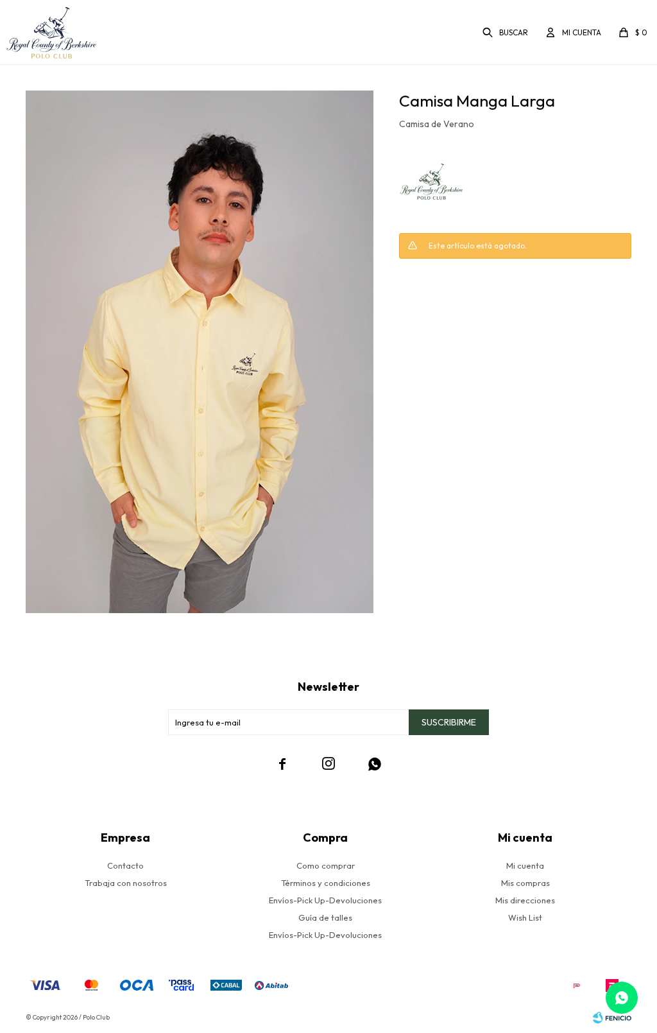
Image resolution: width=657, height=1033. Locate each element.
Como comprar (325, 865)
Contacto (125, 865)
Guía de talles (325, 917)
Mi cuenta (525, 865)
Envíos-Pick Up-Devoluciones (325, 900)
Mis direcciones (525, 900)
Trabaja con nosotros (126, 883)
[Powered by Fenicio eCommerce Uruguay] (612, 1017)
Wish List (525, 917)
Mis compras (525, 883)
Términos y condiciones (325, 883)
